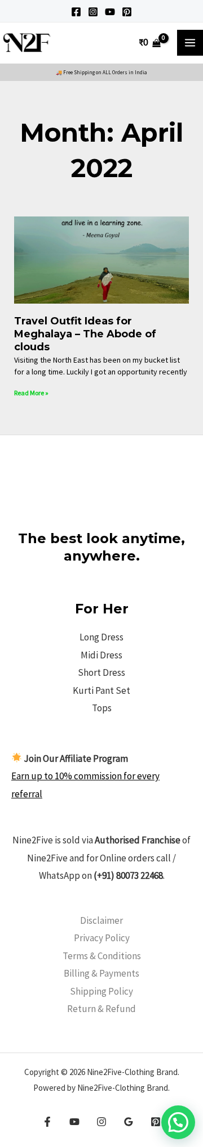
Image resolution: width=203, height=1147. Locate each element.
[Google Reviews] (128, 1122)
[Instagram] (93, 12)
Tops (102, 708)
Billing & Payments (101, 973)
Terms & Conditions (102, 956)
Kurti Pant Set (101, 690)
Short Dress (101, 672)
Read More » (31, 393)
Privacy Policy (102, 938)
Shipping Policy (101, 991)
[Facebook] (76, 12)
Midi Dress (101, 655)
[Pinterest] (127, 12)
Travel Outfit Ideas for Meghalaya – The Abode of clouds (85, 334)
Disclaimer (101, 920)
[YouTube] (110, 12)
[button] (178, 1122)
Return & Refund (101, 1009)
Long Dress (101, 637)
